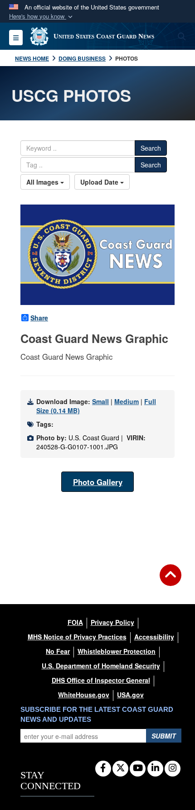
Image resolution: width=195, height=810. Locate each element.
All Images (43, 181)
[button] (41, 16)
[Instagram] (172, 768)
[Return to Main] (170, 580)
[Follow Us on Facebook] (103, 768)
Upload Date (100, 181)
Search (151, 147)
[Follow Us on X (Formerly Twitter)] (120, 768)
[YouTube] (138, 768)
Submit (163, 735)
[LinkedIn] (155, 768)
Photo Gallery (97, 481)
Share (39, 317)
